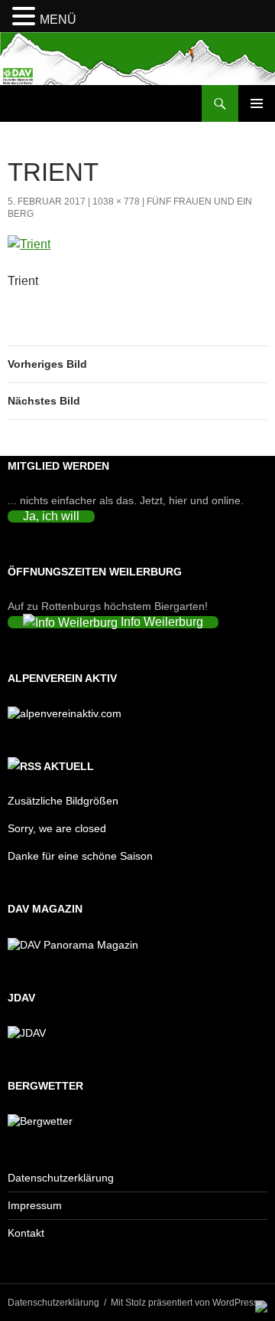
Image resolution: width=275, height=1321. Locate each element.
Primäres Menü (256, 103)
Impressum (35, 1205)
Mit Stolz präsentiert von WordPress (184, 1302)
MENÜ (58, 19)
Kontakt (26, 1233)
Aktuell (69, 766)
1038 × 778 (116, 201)
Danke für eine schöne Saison (80, 856)
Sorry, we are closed (57, 828)
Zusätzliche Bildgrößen (63, 801)
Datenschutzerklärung (61, 1178)
